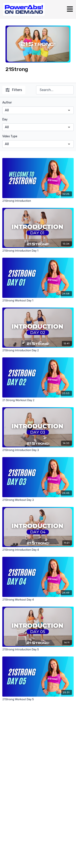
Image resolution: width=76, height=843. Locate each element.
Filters (17, 90)
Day (5, 119)
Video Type (9, 136)
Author (7, 102)
